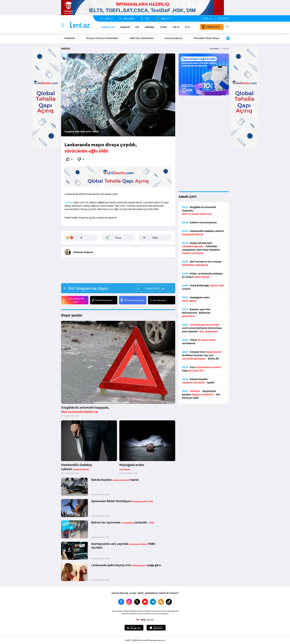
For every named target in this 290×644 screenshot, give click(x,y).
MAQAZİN (125, 27)
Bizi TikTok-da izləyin (104, 300)
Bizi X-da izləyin (159, 300)
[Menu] (62, 25)
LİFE (137, 27)
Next (228, 38)
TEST (187, 27)
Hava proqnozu (174, 38)
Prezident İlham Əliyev (207, 38)
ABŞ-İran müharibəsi (141, 38)
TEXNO (163, 27)
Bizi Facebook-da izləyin (134, 300)
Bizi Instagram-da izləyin (76, 300)
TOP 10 (175, 27)
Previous (62, 38)
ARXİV (141, 593)
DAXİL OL (207, 18)
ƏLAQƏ (132, 593)
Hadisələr (69, 38)
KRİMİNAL (150, 27)
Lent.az (68, 202)
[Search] (227, 26)
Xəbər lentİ (108, 27)
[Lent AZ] (80, 25)
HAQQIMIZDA (151, 593)
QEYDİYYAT (223, 18)
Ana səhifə (214, 48)
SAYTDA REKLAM (119, 593)
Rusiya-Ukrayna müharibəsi (102, 38)
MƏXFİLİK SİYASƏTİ (169, 593)
